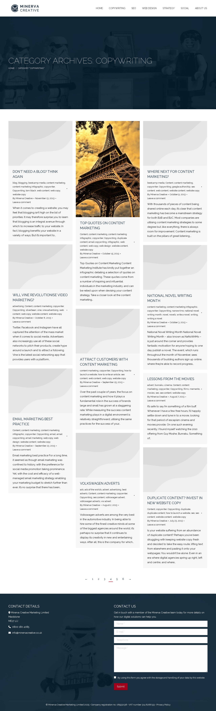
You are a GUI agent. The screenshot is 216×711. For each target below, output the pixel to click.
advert (150, 385)
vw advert (106, 501)
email (53, 434)
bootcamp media (37, 183)
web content (43, 190)
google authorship (181, 186)
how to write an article (109, 374)
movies (151, 393)
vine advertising (50, 310)
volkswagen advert (115, 497)
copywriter (49, 186)
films (186, 389)
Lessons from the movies (170, 379)
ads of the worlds (93, 489)
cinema (168, 385)
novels (172, 314)
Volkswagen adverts (100, 483)
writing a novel (154, 318)
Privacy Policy (163, 704)
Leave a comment (22, 202)
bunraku (159, 385)
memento (195, 389)
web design (105, 246)
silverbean (31, 310)
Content (84, 234)
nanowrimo (178, 310)
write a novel (183, 314)
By (23, 198)
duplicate (185, 509)
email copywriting (98, 242)
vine (39, 310)
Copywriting (19, 190)
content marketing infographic (28, 186)
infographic (113, 242)
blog (15, 183)
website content (120, 246)
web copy (55, 190)
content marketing (56, 183)
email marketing (34, 438)
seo (157, 393)
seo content (165, 393)
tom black (31, 190)
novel (165, 314)
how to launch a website (178, 513)
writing (194, 314)
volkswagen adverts (90, 501)
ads (82, 489)
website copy (19, 194)
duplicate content (156, 513)
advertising (18, 306)
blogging (22, 183)
